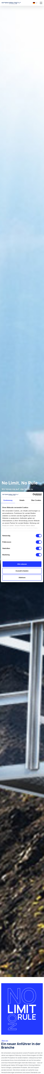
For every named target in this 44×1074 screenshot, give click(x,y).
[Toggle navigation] (41, 3)
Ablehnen (22, 577)
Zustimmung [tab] (7, 500)
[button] (34, 3)
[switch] (39, 542)
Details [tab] (22, 500)
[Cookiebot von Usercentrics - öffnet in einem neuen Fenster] (33, 494)
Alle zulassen (22, 564)
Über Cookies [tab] (36, 500)
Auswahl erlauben (22, 571)
